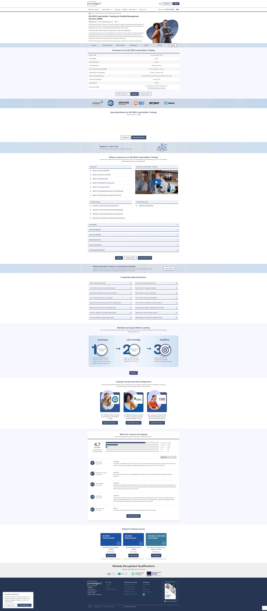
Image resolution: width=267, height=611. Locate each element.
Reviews (106, 21)
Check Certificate (110, 589)
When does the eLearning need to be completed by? (105, 302)
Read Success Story (109, 422)
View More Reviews (133, 516)
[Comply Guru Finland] (95, 4)
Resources (132, 9)
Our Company (146, 584)
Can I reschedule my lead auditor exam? (102, 317)
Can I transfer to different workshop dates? (149, 302)
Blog (144, 587)
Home (91, 13)
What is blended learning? (98, 283)
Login (108, 587)
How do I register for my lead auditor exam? (103, 312)
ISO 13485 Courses (129, 587)
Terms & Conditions (109, 606)
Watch (134, 373)
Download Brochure (139, 137)
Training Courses (93, 9)
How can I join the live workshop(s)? (146, 297)
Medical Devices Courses (131, 594)
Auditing (124, 9)
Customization (106, 9)
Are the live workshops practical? (146, 283)
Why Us (147, 45)
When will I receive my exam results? (146, 312)
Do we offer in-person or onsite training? (102, 288)
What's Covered (120, 45)
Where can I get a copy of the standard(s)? (103, 307)
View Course (110, 555)
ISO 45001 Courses (129, 591)
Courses (108, 584)
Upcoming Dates (107, 45)
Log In (176, 3)
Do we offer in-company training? (146, 288)
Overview (94, 45)
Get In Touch (169, 268)
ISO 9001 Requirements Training (156, 88)
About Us (142, 9)
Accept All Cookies (24, 605)
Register (173, 45)
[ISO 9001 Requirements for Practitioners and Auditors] (133, 539)
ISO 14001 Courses (129, 589)
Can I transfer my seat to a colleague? (101, 297)
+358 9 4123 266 (96, 594)
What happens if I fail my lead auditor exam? (149, 317)
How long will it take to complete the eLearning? (150, 307)
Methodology (133, 45)
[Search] (160, 4)
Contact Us (167, 3)
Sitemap (90, 606)
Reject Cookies (10, 605)
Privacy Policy (98, 606)
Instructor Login (147, 591)
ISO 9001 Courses (129, 584)
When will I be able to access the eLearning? (103, 292)
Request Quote (145, 94)
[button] (156, 182)
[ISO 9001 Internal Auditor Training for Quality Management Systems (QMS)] (110, 539)
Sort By (168, 457)
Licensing (117, 9)
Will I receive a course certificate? (146, 292)
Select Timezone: (131, 114)
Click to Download (171, 601)
